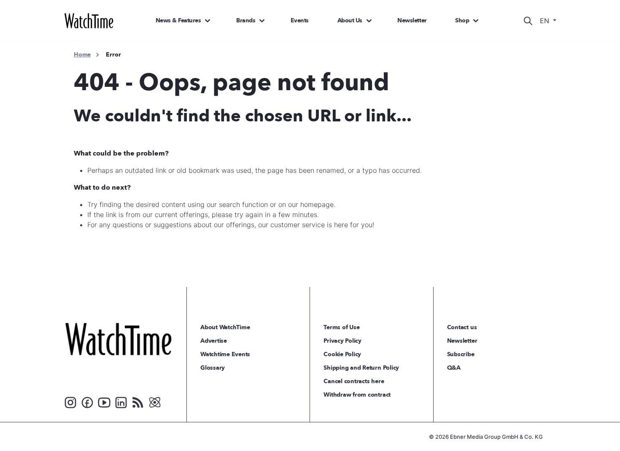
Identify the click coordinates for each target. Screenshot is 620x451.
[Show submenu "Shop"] (475, 20)
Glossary (212, 368)
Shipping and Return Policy (361, 368)
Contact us (462, 327)
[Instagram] (70, 401)
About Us (349, 20)
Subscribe (460, 354)
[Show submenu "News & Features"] (207, 20)
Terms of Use (341, 327)
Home (82, 55)
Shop (462, 20)
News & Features (178, 20)
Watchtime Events (225, 354)
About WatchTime (225, 327)
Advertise (213, 341)
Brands (245, 20)
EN (545, 20)
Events (300, 20)
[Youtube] (104, 401)
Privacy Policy (342, 341)
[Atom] (155, 401)
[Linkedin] (121, 401)
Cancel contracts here (353, 381)
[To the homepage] (118, 339)
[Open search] (528, 20)
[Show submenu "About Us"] (369, 20)
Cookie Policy (342, 354)
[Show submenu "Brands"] (262, 20)
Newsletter (411, 20)
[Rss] (138, 401)
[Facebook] (87, 401)
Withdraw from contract (357, 395)
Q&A (454, 368)
